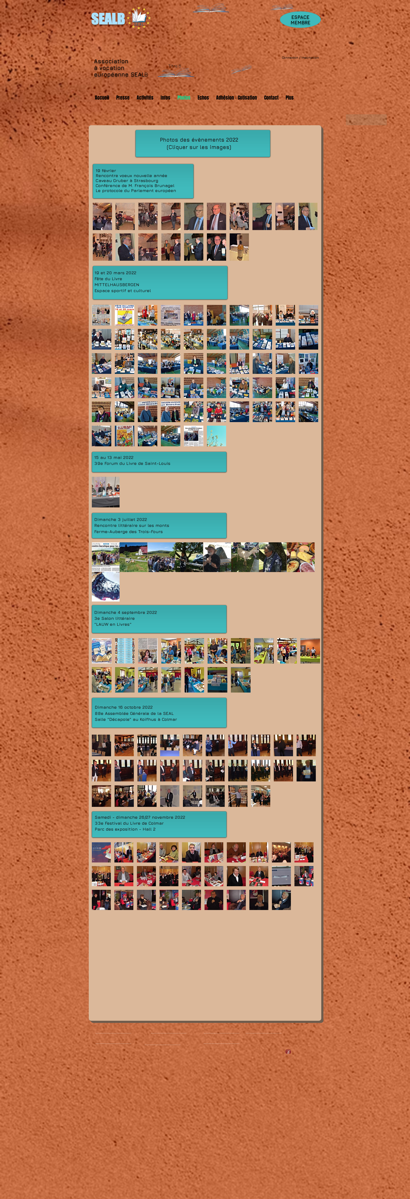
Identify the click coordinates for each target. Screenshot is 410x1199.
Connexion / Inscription (300, 57)
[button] (102, 216)
